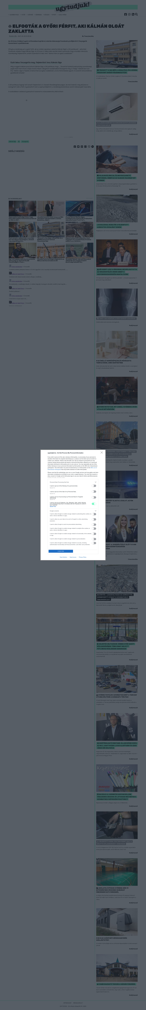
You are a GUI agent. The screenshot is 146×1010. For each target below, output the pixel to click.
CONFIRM (61, 551)
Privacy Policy (82, 557)
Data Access (73, 557)
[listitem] (73, 482)
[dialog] (73, 505)
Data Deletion (63, 557)
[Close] (102, 453)
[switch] (94, 486)
